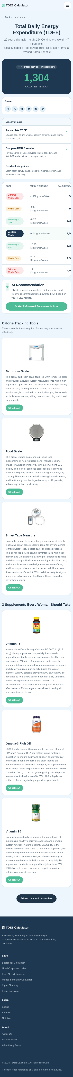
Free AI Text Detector (13, 974)
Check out (14, 408)
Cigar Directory (10, 985)
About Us (7, 1034)
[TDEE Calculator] (15, 5)
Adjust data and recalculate (36, 898)
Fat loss (6, 1012)
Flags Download (10, 991)
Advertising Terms (11, 1045)
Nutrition (6, 1018)
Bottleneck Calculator (13, 962)
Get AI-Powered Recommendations (38, 306)
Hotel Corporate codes (14, 968)
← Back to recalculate (13, 17)
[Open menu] (67, 5)
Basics (5, 1006)
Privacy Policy (9, 1039)
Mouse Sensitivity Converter (17, 979)
